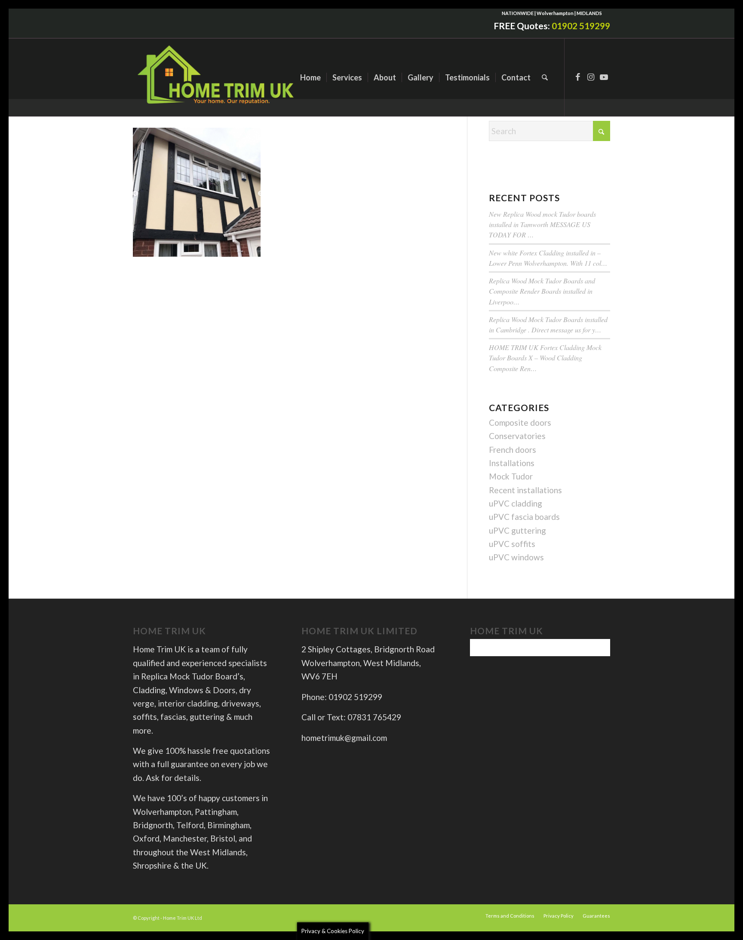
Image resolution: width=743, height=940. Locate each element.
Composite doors (520, 422)
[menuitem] (310, 77)
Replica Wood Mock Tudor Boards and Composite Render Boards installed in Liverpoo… (542, 291)
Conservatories (517, 436)
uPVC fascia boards (524, 517)
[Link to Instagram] (590, 77)
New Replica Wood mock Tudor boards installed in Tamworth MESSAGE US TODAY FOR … (542, 224)
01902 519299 (581, 25)
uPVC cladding (515, 503)
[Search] (544, 77)
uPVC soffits (512, 544)
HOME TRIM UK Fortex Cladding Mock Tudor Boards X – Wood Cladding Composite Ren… (545, 357)
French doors (512, 450)
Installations (511, 463)
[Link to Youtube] (603, 77)
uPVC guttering (517, 530)
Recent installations (525, 490)
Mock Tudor (511, 476)
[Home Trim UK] (217, 77)
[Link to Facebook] (577, 77)
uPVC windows (516, 557)
